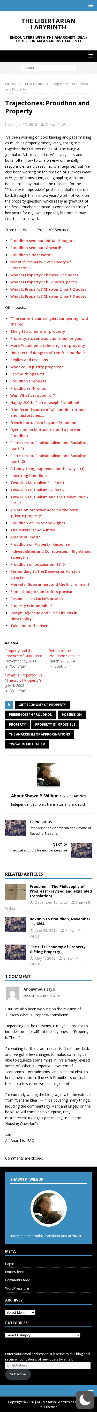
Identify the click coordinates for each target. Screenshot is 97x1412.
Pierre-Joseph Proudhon (31, 714)
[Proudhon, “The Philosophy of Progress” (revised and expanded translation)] (15, 892)
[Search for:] (48, 67)
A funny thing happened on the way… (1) (47, 468)
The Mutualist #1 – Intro (32, 530)
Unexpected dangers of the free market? (47, 352)
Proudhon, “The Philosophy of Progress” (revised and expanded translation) (61, 891)
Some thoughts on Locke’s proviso (41, 591)
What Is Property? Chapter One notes (44, 274)
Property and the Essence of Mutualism (23, 653)
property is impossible (55, 724)
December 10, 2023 (51, 902)
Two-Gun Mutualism (27, 744)
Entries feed (14, 1271)
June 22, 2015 (46, 930)
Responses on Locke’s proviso (36, 598)
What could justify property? (36, 367)
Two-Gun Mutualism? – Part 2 (37, 489)
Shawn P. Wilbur (58, 124)
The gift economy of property (37, 331)
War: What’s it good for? (32, 395)
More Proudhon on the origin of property (47, 345)
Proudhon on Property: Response (40, 544)
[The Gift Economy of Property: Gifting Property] (15, 952)
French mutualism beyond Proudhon (43, 422)
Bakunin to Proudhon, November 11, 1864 (60, 921)
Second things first (27, 374)
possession (72, 714)
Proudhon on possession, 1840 (37, 564)
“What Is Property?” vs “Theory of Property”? (23, 678)
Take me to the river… (30, 625)
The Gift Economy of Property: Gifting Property (58, 949)
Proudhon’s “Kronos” (28, 388)
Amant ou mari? (25, 537)
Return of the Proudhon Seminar (64, 653)
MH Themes (48, 1407)
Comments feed (17, 1280)
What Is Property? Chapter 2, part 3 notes (48, 296)
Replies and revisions (29, 359)
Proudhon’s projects (28, 381)
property (17, 724)
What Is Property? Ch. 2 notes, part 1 (43, 281)
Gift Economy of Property (42, 704)
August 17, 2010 (23, 124)
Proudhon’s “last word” (31, 254)
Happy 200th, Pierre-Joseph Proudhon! (44, 402)
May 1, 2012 (45, 958)
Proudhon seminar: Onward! (35, 247)
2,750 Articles (74, 795)
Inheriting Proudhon (28, 475)
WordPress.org (17, 1288)
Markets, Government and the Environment (49, 584)
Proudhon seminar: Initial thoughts (42, 240)
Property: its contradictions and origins (46, 338)
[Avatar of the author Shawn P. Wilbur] (48, 1221)
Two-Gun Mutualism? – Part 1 (37, 482)
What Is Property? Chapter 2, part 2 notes (48, 289)
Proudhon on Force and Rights (37, 522)
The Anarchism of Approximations (39, 734)
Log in (9, 1263)
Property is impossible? (31, 605)
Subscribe (18, 1374)
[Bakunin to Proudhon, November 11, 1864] (15, 924)
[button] (90, 5)
